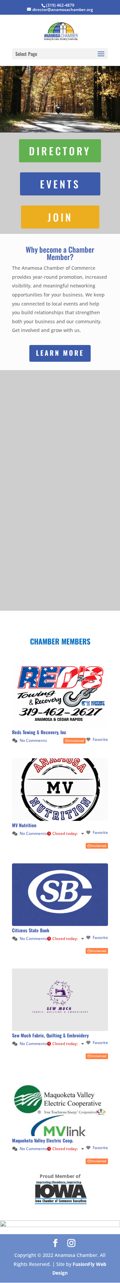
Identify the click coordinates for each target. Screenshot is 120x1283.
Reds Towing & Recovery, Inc (39, 732)
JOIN (60, 217)
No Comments (33, 740)
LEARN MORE (60, 353)
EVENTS (60, 183)
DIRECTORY (60, 150)
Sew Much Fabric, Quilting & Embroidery (50, 1035)
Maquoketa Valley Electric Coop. (42, 1140)
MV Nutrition (24, 825)
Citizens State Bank (30, 930)
